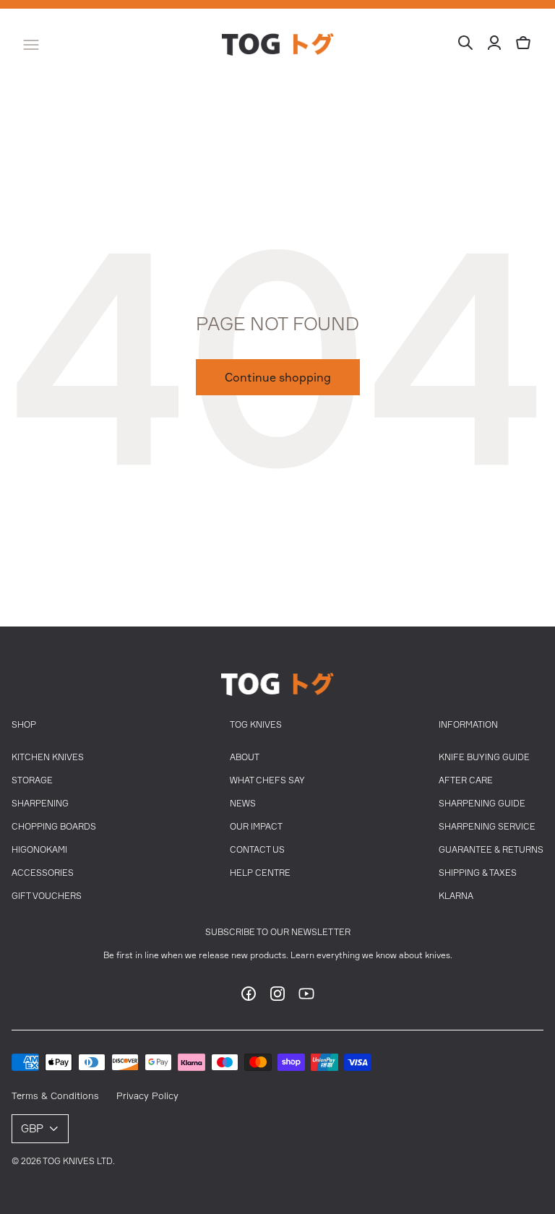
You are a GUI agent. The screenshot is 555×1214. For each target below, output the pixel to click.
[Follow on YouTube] (306, 998)
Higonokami (39, 849)
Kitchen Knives (48, 757)
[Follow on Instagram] (277, 998)
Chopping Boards (54, 826)
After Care (466, 780)
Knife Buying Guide (484, 757)
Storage (32, 780)
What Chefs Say (267, 780)
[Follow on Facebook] (248, 998)
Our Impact (256, 826)
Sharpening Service (487, 826)
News (243, 803)
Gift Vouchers (47, 895)
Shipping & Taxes (478, 872)
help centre (260, 872)
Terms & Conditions (55, 1095)
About (244, 757)
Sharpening (40, 803)
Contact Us (257, 849)
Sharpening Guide (482, 803)
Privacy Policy (147, 1095)
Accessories (43, 872)
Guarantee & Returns (491, 849)
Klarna (456, 895)
